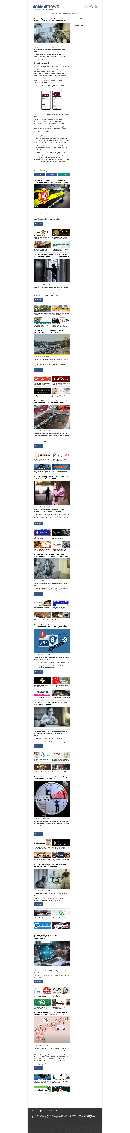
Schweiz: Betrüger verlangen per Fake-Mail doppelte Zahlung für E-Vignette (50, 331)
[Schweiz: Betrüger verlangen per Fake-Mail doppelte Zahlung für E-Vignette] (52, 344)
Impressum (36, 1111)
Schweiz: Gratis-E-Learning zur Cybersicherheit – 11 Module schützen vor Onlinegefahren (50, 936)
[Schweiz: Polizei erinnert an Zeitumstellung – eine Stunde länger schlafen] (52, 799)
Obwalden (54, 13)
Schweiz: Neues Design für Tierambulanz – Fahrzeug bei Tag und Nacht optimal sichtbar (51, 181)
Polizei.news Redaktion (45, 210)
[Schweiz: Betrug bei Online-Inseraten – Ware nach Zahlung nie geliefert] (52, 717)
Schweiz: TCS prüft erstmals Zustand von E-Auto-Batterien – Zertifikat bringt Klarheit (50, 401)
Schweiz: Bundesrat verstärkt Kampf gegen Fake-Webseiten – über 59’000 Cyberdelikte (50, 626)
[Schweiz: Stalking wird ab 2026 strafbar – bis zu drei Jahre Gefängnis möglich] (52, 493)
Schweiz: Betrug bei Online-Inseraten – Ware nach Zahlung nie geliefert (51, 703)
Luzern (66, 13)
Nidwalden (61, 13)
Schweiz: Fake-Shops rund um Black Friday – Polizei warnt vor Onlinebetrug (51, 865)
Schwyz (73, 13)
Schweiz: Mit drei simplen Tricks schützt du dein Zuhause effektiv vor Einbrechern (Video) (51, 255)
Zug (70, 13)
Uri (77, 13)
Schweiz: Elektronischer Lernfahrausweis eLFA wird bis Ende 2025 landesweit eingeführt (52, 1013)
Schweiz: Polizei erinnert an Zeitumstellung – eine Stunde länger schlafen (51, 777)
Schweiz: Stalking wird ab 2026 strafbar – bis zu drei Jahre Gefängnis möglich (51, 477)
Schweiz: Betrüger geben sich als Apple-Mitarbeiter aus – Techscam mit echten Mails (51, 555)
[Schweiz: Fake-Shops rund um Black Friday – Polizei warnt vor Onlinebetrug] (52, 879)
